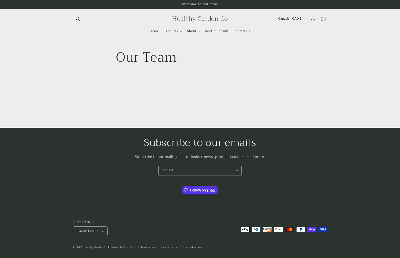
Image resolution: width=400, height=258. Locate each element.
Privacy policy (169, 247)
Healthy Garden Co (95, 247)
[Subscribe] (236, 170)
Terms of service (192, 247)
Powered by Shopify (120, 247)
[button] (78, 19)
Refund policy (146, 247)
